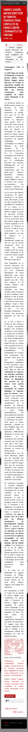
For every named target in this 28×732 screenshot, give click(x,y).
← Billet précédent (10, 709)
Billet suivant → (19, 712)
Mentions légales (17, 723)
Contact (6, 725)
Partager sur (9, 696)
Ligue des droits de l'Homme (10, 3)
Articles (19, 45)
